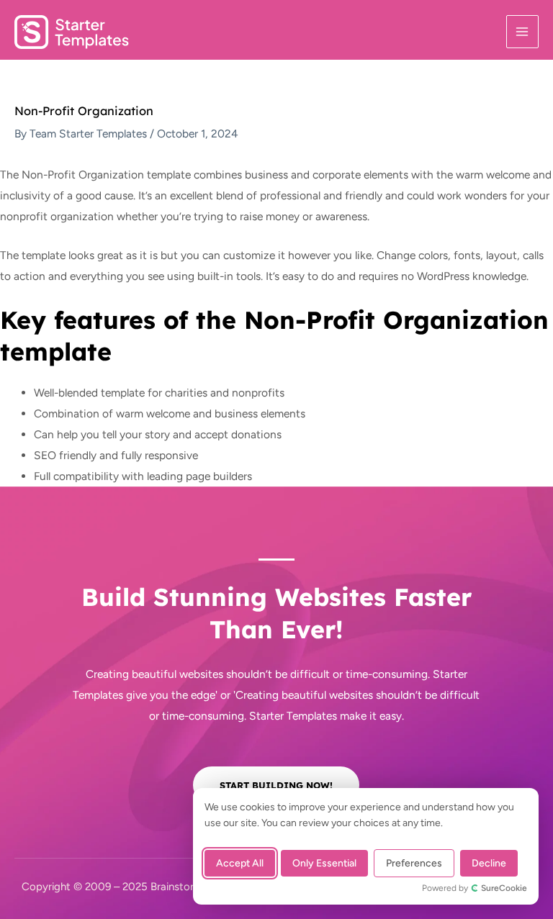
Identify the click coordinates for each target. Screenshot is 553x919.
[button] (276, 785)
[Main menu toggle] (522, 31)
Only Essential (324, 863)
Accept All (240, 863)
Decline (489, 863)
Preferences (414, 863)
